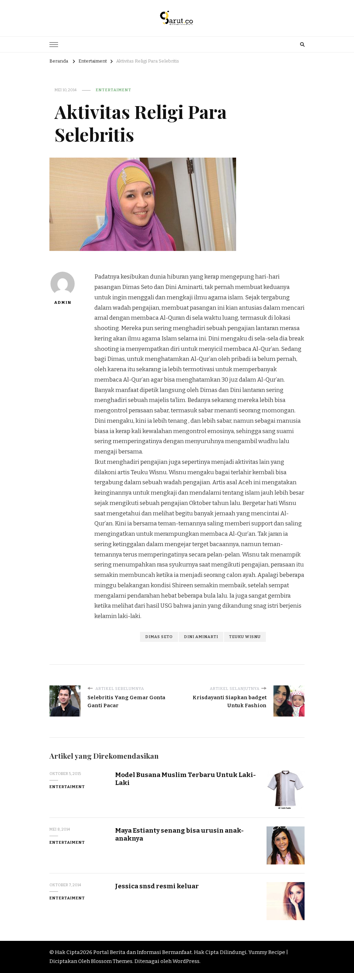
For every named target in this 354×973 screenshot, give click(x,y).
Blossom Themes (111, 961)
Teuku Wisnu (245, 636)
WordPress (186, 961)
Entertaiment (113, 89)
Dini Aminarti (201, 636)
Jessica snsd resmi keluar (157, 886)
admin (62, 302)
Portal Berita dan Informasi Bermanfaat (142, 952)
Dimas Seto (159, 636)
